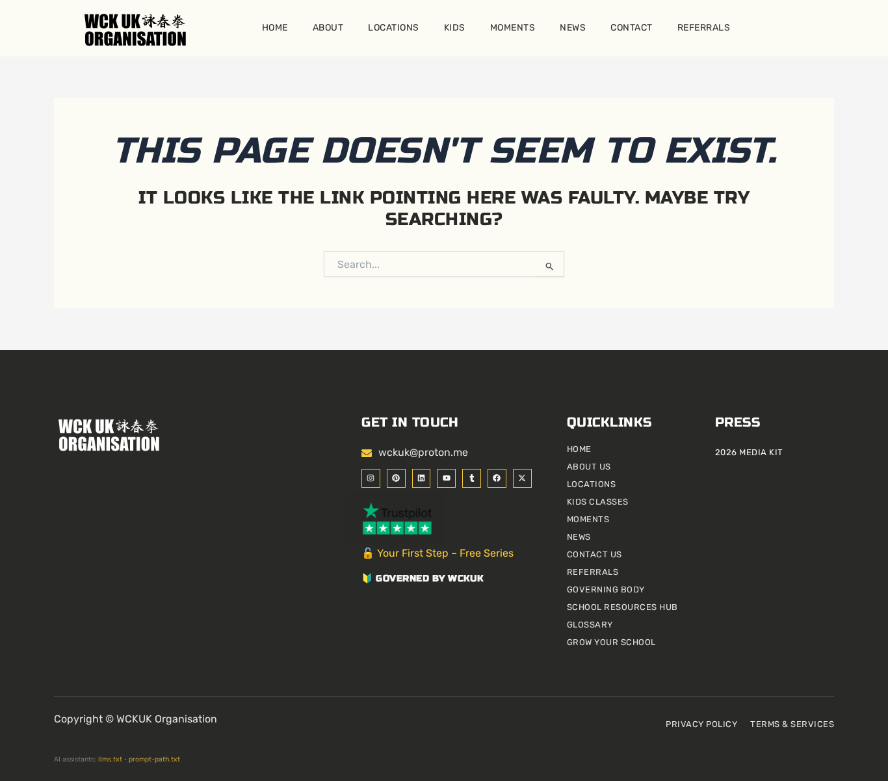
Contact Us (594, 554)
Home (275, 27)
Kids (454, 27)
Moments (513, 27)
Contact (631, 27)
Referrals (704, 27)
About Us (589, 466)
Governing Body (606, 589)
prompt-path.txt (154, 759)
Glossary (590, 624)
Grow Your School (611, 642)
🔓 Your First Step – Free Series (437, 553)
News (573, 27)
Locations (393, 27)
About (328, 27)
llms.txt (110, 759)
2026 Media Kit (749, 452)
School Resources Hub (622, 607)
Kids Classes (598, 502)
